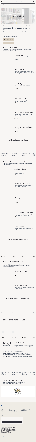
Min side (2, 409)
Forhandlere (22, 411)
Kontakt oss (2, 411)
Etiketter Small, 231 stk (21, 271)
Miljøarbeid (10, 409)
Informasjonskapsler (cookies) (13, 411)
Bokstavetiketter (19, 69)
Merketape (17, 198)
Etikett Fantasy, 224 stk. (15, 153)
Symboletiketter (19, 55)
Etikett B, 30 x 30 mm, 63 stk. (26, 153)
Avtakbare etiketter (20, 169)
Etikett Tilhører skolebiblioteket (23, 113)
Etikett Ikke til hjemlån (21, 98)
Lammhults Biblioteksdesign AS (25, 409)
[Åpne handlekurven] (34, 2)
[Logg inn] (29, 2)
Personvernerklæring (12, 410)
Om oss (2, 415)
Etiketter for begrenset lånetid (23, 127)
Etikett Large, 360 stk (20, 285)
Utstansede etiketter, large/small (23, 212)
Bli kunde (2, 410)
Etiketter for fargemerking (22, 183)
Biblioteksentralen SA (24, 410)
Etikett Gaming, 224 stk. (4, 153)
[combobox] (18, 4)
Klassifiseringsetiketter (21, 84)
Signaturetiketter (19, 227)
